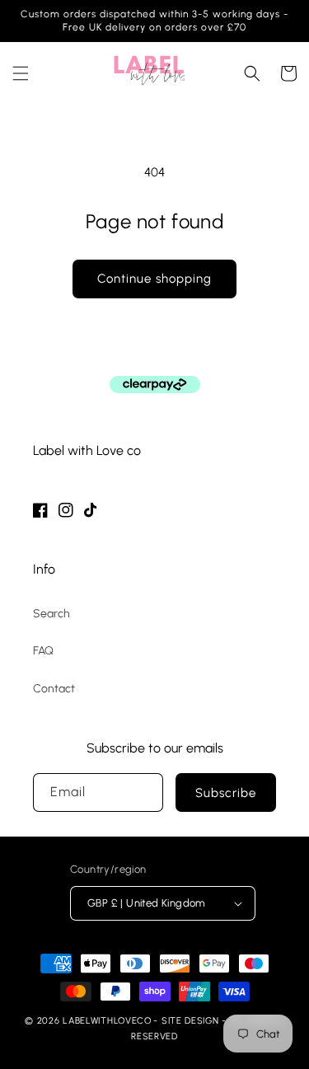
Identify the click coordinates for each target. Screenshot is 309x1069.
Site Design (190, 1020)
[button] (20, 73)
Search (51, 614)
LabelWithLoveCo (107, 1020)
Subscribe (225, 792)
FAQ (43, 651)
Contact (54, 689)
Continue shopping (154, 278)
